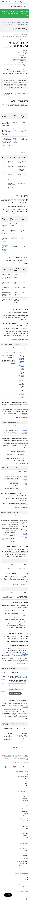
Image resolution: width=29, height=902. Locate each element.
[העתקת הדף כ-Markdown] (6, 46)
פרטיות (26, 803)
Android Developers (24, 34)
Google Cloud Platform (22, 884)
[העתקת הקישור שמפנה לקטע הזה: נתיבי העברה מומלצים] (9, 101)
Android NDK (25, 855)
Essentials (16, 34)
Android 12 (25, 837)
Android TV (25, 820)
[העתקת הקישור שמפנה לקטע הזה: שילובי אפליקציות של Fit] (7, 633)
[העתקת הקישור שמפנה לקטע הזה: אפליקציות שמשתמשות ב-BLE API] (4, 573)
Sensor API (25, 443)
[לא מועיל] (18, 39)
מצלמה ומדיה (25, 800)
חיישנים (25, 479)
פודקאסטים (25, 788)
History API (25, 409)
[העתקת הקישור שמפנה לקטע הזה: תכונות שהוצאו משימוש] (12, 603)
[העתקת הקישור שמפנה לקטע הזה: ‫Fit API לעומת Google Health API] (5, 207)
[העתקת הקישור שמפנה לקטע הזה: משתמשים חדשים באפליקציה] (8, 701)
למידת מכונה (25, 796)
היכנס (3, 1)
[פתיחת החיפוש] (9, 2)
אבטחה (26, 778)
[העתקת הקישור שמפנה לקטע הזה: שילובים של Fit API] (11, 309)
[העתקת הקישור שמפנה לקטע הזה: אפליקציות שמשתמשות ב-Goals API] (3, 546)
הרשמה (8, 895)
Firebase (26, 881)
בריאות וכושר (25, 798)
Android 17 (25, 826)
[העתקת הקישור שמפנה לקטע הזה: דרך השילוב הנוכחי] (15, 152)
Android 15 (25, 831)
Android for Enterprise (23, 776)
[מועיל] (20, 39)
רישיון (22, 891)
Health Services (13, 476)
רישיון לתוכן (26, 756)
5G (27, 805)
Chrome (26, 879)
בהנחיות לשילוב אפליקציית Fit (13, 317)
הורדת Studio (25, 853)
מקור (27, 781)
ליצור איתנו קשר (21, 663)
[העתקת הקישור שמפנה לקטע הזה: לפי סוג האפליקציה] (15, 110)
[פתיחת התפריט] (26, 1)
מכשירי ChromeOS (23, 815)
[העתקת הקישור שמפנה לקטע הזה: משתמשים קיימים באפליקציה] (8, 646)
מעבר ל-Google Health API (24, 432)
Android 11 (25, 840)
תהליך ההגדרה (23, 736)
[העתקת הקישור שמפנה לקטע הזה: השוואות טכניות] (14, 196)
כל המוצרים (25, 886)
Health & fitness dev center (19, 6)
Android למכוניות (24, 818)
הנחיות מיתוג (17, 891)
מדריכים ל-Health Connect (6, 36)
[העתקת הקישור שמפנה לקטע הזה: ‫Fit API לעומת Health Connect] (7, 257)
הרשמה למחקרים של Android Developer (19, 868)
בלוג (27, 785)
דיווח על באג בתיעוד (23, 863)
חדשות (26, 783)
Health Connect (13, 705)
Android (26, 774)
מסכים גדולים (25, 811)
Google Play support (23, 865)
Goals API (9, 556)
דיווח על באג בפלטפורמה (22, 861)
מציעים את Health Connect (21, 676)
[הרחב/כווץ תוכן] (22, 50)
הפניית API (25, 850)
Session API (25, 503)
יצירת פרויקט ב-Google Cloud (5, 225)
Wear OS (26, 813)
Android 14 (25, 833)
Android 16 (25, 828)
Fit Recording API (23, 328)
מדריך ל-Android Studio (22, 846)
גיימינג (26, 794)
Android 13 (25, 835)
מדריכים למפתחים (24, 848)
